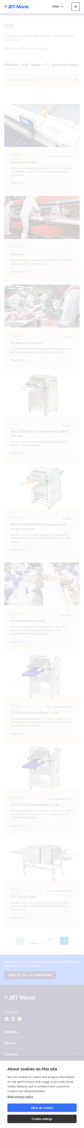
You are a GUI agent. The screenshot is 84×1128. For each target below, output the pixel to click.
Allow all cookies (42, 1108)
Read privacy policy (20, 1096)
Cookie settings (42, 1119)
